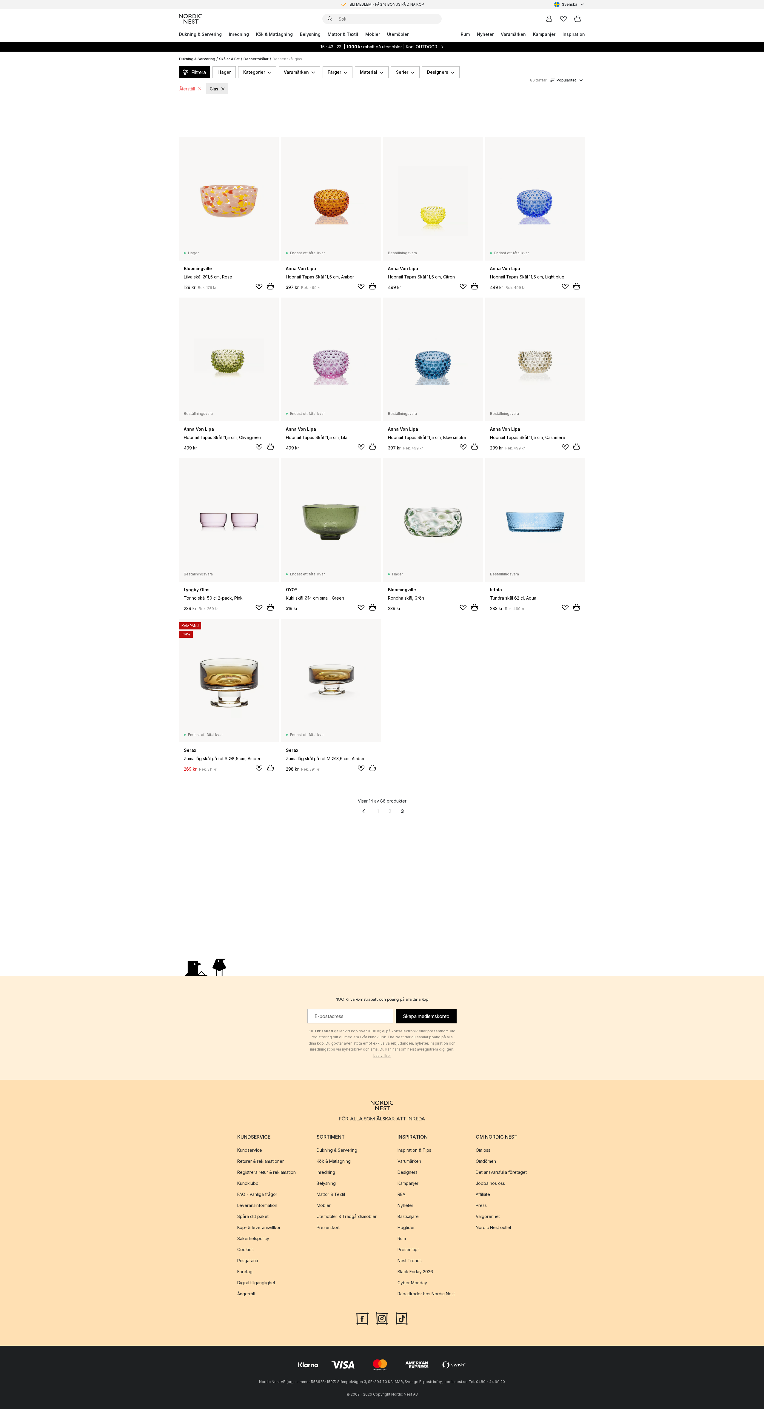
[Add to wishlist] (259, 286)
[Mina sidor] (549, 19)
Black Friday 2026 (415, 1271)
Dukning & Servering (200, 34)
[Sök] (330, 19)
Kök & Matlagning (274, 34)
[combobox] (569, 4)
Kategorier (254, 72)
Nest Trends (410, 1260)
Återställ (187, 88)
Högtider (406, 1227)
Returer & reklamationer (260, 1161)
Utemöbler (398, 34)
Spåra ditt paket (253, 1216)
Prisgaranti (247, 1260)
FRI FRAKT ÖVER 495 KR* (386, 6)
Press (481, 1205)
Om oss (483, 1150)
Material (368, 72)
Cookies (245, 1249)
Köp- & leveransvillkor (259, 1227)
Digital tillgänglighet (256, 1282)
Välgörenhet (488, 1216)
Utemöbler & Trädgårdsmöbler (347, 1216)
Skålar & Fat (229, 59)
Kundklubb (247, 1183)
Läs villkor (382, 1055)
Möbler (372, 34)
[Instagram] (382, 1318)
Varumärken (513, 34)
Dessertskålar (256, 59)
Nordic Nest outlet (493, 1227)
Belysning (310, 34)
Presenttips (409, 1249)
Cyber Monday (412, 1282)
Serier (402, 72)
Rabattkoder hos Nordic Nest (426, 1293)
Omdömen (486, 1161)
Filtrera (198, 72)
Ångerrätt (246, 1293)
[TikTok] (402, 1318)
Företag (244, 1271)
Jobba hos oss (490, 1183)
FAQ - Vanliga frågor (257, 1194)
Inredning (239, 34)
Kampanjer (544, 34)
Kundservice (249, 1150)
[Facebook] (362, 1318)
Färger (334, 72)
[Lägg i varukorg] (270, 286)
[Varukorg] (578, 19)
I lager (224, 72)
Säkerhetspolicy (253, 1238)
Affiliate (483, 1194)
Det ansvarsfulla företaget (501, 1172)
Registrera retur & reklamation (266, 1172)
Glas (214, 88)
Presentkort (328, 1227)
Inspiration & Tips (414, 1150)
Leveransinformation (257, 1205)
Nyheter (485, 34)
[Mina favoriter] (563, 19)
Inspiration (574, 34)
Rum (465, 34)
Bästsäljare (408, 1216)
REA (401, 1194)
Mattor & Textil (343, 34)
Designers (437, 72)
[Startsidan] (190, 19)
